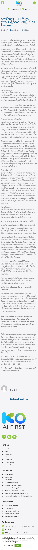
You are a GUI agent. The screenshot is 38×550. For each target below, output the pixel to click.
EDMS (12, 359)
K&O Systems (12, 327)
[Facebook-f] (4, 437)
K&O (33, 359)
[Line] (9, 437)
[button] (2, 2)
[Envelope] (14, 437)
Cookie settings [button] (8, 545)
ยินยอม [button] (17, 545)
